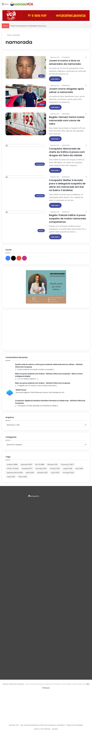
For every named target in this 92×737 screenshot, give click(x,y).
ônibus (22, 477)
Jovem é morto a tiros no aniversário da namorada (65, 62)
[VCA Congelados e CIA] (46, 15)
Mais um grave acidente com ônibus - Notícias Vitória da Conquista (42, 383)
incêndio (55, 468)
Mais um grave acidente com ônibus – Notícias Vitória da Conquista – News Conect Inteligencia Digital (49, 375)
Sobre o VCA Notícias (42, 729)
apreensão (26, 464)
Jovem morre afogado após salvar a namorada (66, 90)
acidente (12, 464)
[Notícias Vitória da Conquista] (21, 4)
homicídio (41, 468)
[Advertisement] (46, 330)
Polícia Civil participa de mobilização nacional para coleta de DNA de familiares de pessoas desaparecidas (49, 26)
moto (79, 468)
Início (9, 35)
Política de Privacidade (74, 725)
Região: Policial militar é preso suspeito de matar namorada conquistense (67, 218)
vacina (55, 472)
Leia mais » (55, 79)
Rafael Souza (21, 390)
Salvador (42, 472)
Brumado (53, 464)
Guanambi (27, 468)
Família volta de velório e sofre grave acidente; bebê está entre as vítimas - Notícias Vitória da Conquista (49, 365)
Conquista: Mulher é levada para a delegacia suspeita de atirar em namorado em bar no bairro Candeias (67, 185)
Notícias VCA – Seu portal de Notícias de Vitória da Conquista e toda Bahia (37, 725)
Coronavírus (67, 464)
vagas (11, 477)
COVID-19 (12, 468)
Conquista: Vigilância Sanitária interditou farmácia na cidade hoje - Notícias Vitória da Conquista (50, 402)
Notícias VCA (54, 57)
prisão (30, 472)
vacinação (68, 472)
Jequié (67, 468)
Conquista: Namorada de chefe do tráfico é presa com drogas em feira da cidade (67, 152)
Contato (55, 729)
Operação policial (15, 472)
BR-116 (39, 464)
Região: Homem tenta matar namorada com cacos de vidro (67, 120)
